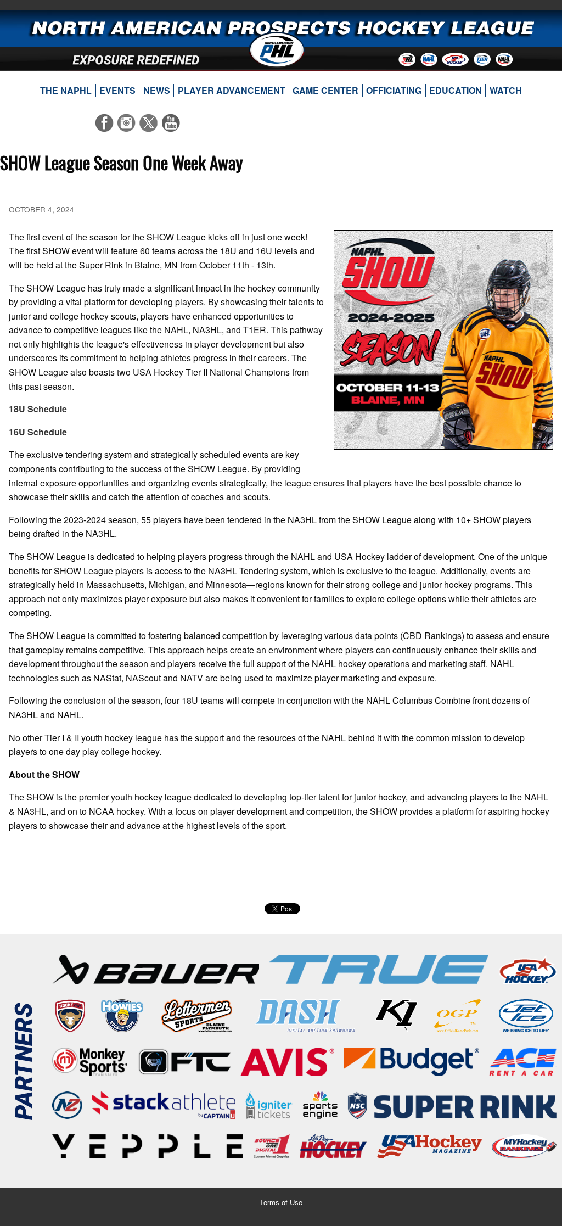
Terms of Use (281, 1202)
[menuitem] (66, 90)
